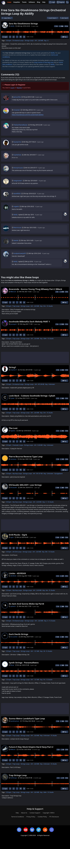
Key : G (46, 40)
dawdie (16, 240)
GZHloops (13, 778)
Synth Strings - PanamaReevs (24, 662)
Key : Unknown (50, 384)
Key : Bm (45, 552)
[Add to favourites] (17, 37)
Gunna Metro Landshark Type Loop (27, 718)
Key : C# (42, 651)
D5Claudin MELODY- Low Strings (25, 484)
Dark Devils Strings (18, 634)
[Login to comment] (20, 37)
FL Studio (50, 306)
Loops (9, 2)
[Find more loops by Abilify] (10, 37)
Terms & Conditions (17, 817)
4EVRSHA (13, 576)
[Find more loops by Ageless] (10, 441)
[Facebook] (19, 829)
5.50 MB (40, 445)
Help (43, 2)
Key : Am (45, 590)
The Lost (13, 428)
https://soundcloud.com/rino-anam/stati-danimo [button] (27, 115)
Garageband (58, 473)
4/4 (36, 40)
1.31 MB (36, 651)
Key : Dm (43, 306)
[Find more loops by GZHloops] (10, 788)
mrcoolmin (14, 637)
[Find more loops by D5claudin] (10, 498)
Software (32, 2)
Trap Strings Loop (18, 775)
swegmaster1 (18, 181)
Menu (7, 18)
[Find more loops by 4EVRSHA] (10, 586)
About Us (24, 813)
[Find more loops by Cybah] (10, 409)
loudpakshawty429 (20, 253)
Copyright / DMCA (48, 813)
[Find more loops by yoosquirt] (10, 335)
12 (67, 26)
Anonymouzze (18, 168)
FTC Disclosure (54, 817)
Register (19, 88)
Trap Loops (16, 306)
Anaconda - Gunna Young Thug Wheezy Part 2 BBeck (35, 289)
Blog (38, 2)
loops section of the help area (43, 62)
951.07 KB (39, 473)
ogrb (12, 537)
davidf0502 (17, 193)
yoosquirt (13, 324)
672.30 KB (41, 384)
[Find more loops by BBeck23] (10, 302)
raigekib (16, 206)
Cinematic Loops (17, 445)
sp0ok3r (13, 606)
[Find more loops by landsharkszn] (10, 732)
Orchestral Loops (18, 40)
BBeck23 (13, 292)
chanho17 (13, 370)
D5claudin (13, 487)
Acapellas (16, 2)
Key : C (45, 502)
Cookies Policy (42, 817)
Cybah (12, 398)
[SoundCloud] (45, 829)
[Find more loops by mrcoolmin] (10, 647)
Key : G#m (43, 338)
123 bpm (8, 40)
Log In (12, 88)
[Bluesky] (32, 829)
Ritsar (12, 665)
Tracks (24, 2)
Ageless (12, 431)
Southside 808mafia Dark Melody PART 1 (29, 321)
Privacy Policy (30, 817)
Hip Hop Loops (17, 473)
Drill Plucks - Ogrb (18, 534)
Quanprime (17, 142)
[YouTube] (25, 829)
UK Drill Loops (17, 552)
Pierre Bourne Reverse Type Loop (26, 456)
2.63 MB (40, 40)
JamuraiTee (17, 97)
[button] (67, 2)
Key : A (46, 621)
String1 (12, 367)
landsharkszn (14, 721)
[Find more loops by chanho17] (10, 380)
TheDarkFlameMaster (21, 125)
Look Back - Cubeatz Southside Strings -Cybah (32, 395)
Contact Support (35, 813)
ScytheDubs (17, 155)
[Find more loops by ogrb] (10, 548)
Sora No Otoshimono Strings (23, 23)
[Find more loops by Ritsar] (10, 676)
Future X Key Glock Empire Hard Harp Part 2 (31, 746)
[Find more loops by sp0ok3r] (10, 617)
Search (65, 18)
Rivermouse (17, 227)
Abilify (12, 26)
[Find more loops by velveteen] (10, 470)
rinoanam (17, 110)
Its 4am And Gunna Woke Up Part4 (26, 603)
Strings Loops (29, 40)
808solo (13, 749)
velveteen (13, 459)
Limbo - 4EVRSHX (17, 573)
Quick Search (53, 18)
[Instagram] (51, 829)
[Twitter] (38, 829)
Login (5, 37)
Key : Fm (42, 680)
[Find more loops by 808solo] (10, 760)
